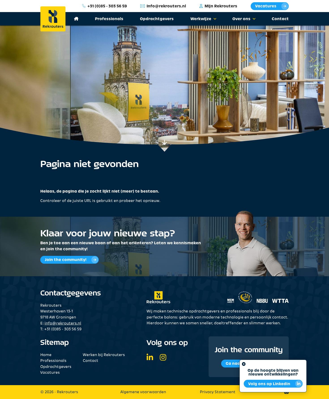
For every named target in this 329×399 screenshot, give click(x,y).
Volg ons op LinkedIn (269, 384)
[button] (214, 19)
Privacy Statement (217, 392)
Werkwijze (200, 19)
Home (45, 355)
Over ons (241, 19)
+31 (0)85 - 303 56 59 (107, 6)
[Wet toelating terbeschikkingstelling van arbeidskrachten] (278, 295)
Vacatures (265, 6)
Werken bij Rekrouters (104, 355)
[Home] (56, 19)
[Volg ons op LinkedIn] (150, 358)
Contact (280, 19)
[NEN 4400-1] (230, 295)
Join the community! (65, 260)
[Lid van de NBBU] (260, 295)
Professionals (109, 19)
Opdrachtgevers (157, 19)
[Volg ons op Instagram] (163, 358)
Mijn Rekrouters (221, 6)
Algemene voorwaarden (143, 392)
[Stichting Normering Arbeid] (245, 295)
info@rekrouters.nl (166, 6)
